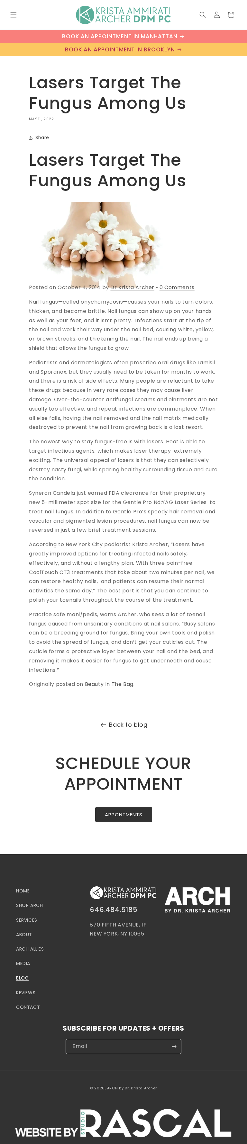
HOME (23, 891)
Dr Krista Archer (132, 287)
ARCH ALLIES (30, 949)
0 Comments (177, 287)
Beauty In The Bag (109, 684)
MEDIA (23, 963)
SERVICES (26, 920)
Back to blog (128, 725)
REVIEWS (25, 992)
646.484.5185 (113, 909)
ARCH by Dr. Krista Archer (132, 1088)
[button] (13, 15)
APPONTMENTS (123, 814)
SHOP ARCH (29, 905)
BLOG (22, 978)
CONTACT (28, 1007)
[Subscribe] (174, 1046)
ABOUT (24, 934)
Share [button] (42, 137)
